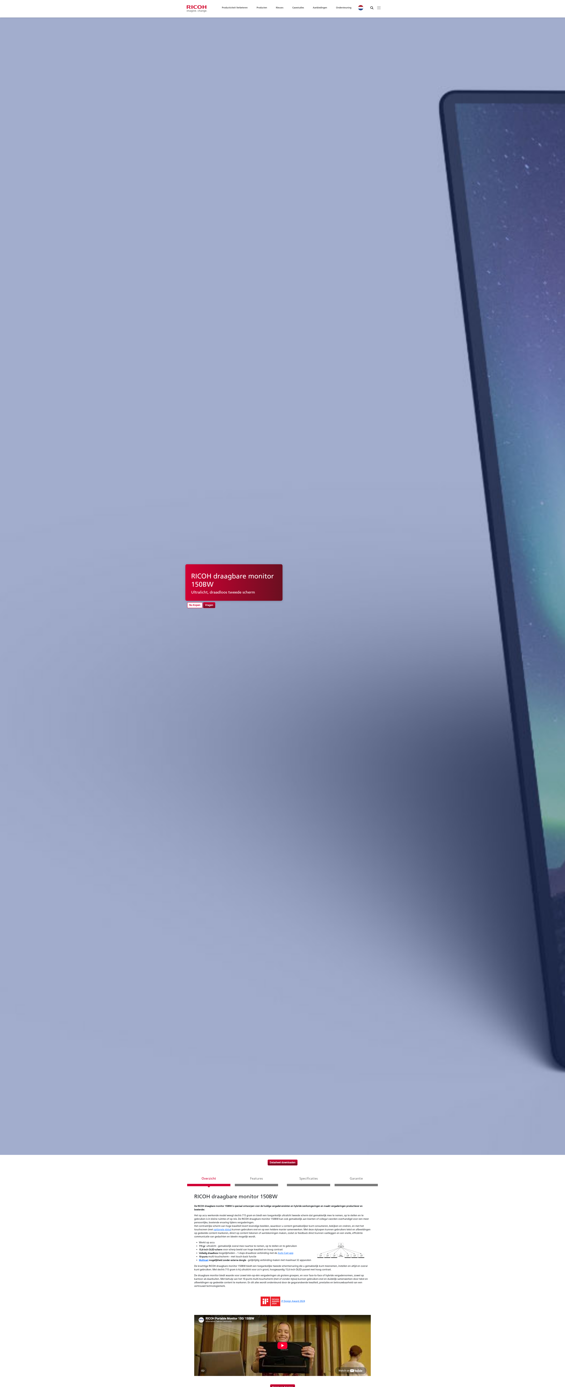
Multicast (203, 1260)
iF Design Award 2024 (293, 1301)
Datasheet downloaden (282, 1162)
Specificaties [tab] (308, 1178)
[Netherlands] (360, 8)
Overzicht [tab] (209, 1178)
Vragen (209, 605)
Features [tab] (256, 1178)
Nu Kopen (194, 605)
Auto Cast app (285, 1253)
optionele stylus (222, 1229)
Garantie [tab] (356, 1178)
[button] (235, 8)
